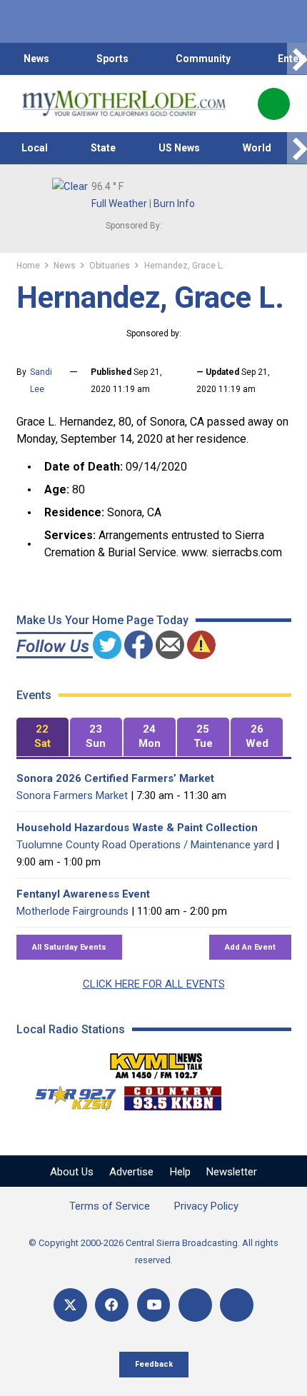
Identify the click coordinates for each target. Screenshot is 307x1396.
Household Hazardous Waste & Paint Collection (137, 827)
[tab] (42, 737)
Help (180, 1171)
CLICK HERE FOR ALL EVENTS (154, 984)
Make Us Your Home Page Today (102, 620)
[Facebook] (112, 1305)
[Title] (236, 1305)
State (103, 148)
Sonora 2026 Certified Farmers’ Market (115, 778)
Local (34, 148)
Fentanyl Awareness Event (83, 894)
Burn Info (174, 203)
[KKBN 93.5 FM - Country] (172, 1094)
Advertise (131, 1171)
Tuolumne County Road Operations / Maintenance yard (144, 844)
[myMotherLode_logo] (124, 103)
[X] (70, 1305)
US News (179, 148)
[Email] (195, 1305)
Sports (112, 58)
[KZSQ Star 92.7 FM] (69, 1094)
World (257, 148)
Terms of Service (109, 1206)
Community (203, 58)
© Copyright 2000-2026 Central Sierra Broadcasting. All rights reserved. (153, 1251)
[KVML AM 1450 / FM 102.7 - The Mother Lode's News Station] (156, 1061)
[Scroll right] (297, 59)
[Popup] (274, 104)
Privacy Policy (206, 1206)
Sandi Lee (41, 380)
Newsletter (231, 1171)
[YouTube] (154, 1305)
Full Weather (119, 203)
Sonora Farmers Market (72, 795)
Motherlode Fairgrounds (72, 911)
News (36, 58)
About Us (72, 1171)
